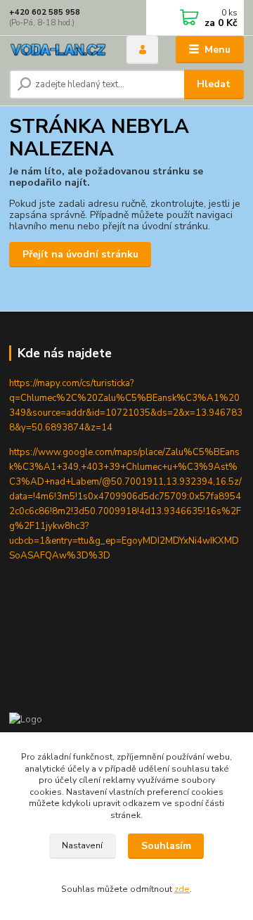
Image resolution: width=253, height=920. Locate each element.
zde (182, 889)
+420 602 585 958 (44, 12)
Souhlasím (166, 845)
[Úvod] (58, 49)
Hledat (214, 84)
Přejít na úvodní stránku (80, 254)
